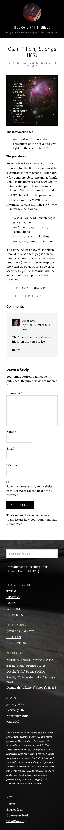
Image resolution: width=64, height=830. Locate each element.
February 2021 (16, 710)
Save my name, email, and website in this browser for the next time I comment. (29, 491)
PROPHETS (14, 615)
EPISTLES (13, 637)
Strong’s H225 (25, 200)
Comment (14, 393)
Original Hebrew (31, 296)
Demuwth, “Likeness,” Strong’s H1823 (31, 687)
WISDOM (13, 609)
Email (11, 448)
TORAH (12, 591)
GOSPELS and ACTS (20, 631)
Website (11, 465)
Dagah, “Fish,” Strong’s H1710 (25, 671)
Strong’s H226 (41, 172)
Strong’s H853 (15, 163)
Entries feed (14, 809)
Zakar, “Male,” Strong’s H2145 (25, 665)
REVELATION (16, 643)
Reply (16, 349)
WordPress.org (16, 821)
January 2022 (15, 704)
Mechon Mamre (17, 741)
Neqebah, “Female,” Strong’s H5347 (29, 659)
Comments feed (17, 815)
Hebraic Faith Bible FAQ (22, 571)
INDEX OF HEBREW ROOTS (32, 288)
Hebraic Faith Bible (32, 27)
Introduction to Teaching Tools (27, 566)
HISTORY (13, 597)
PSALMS (12, 603)
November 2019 (17, 715)
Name (11, 431)
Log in (10, 803)
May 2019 (12, 721)
